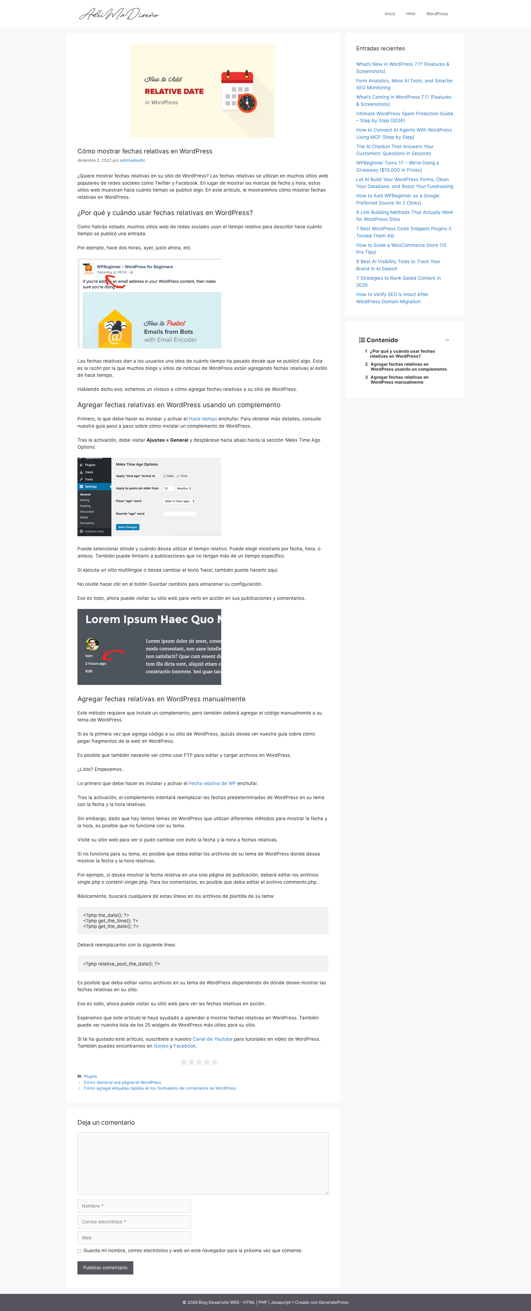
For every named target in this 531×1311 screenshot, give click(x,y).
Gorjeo (161, 1046)
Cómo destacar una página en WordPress (122, 1082)
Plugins (90, 1076)
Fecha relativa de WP (212, 783)
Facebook (185, 1046)
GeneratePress (333, 1302)
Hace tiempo (203, 419)
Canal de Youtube (213, 1039)
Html (410, 13)
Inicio (390, 13)
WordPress (437, 13)
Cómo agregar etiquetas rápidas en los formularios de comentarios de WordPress (160, 1088)
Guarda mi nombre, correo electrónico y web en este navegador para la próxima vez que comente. (193, 1250)
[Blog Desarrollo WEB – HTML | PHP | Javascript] (118, 13)
